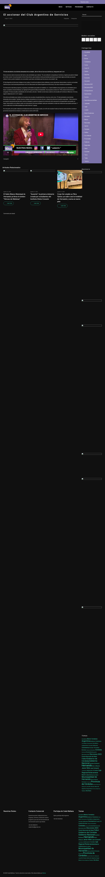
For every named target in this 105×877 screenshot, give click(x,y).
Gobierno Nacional (87, 835)
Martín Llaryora (86, 775)
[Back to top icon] (101, 872)
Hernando (87, 765)
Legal (85, 106)
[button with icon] (83, 39)
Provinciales (87, 138)
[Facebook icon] (93, 873)
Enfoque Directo (88, 90)
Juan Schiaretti (94, 768)
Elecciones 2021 (88, 84)
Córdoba (98, 750)
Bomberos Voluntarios (95, 741)
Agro (85, 55)
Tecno (86, 155)
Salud (85, 148)
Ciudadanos (87, 61)
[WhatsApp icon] (91, 873)
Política (86, 132)
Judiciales (87, 103)
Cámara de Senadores (90, 750)
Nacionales (87, 122)
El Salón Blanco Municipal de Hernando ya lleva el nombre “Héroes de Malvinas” (14, 196)
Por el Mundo (87, 135)
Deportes (86, 74)
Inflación (97, 766)
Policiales (86, 129)
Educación (87, 81)
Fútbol (84, 759)
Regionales (87, 145)
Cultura (86, 71)
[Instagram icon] (98, 873)
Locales (86, 110)
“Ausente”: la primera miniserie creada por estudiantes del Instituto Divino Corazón (42, 196)
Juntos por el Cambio (92, 770)
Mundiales (87, 116)
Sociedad (86, 151)
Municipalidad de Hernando (89, 778)
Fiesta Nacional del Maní (90, 100)
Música (86, 119)
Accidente (84, 739)
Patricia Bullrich (94, 779)
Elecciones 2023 (88, 87)
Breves (86, 58)
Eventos (86, 97)
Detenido (84, 752)
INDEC (93, 766)
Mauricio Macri (94, 775)
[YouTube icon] (96, 873)
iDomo (44, 873)
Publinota (86, 142)
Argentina (86, 741)
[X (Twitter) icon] (94, 873)
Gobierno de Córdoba (88, 832)
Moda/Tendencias (89, 113)
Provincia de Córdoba (91, 782)
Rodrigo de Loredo (85, 786)
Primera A (88, 782)
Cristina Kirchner (83, 823)
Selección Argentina (91, 858)
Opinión (86, 126)
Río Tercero (91, 786)
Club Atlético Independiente (93, 819)
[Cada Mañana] (8, 9)
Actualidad (87, 52)
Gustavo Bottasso (95, 763)
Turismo (86, 161)
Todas (86, 158)
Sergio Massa (89, 788)
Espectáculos (87, 94)
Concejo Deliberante (93, 745)
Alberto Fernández (92, 739)
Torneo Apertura (96, 788)
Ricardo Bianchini (96, 784)
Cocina (86, 65)
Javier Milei (86, 768)
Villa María (88, 790)
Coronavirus (85, 747)
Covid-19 (86, 68)
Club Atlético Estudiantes (87, 743)
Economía (87, 78)
